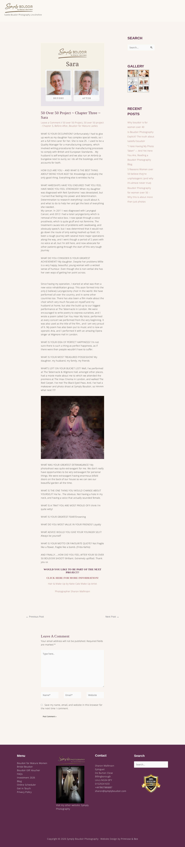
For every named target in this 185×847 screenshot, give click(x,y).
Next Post (112, 616)
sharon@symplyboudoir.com (110, 791)
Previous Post (35, 616)
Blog (19, 781)
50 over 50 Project (73, 122)
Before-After (61, 125)
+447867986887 (103, 787)
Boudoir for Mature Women (32, 763)
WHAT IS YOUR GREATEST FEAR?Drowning (63, 516)
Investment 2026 (26, 777)
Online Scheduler (26, 784)
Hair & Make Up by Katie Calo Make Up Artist (72, 583)
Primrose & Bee (129, 838)
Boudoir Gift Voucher (28, 770)
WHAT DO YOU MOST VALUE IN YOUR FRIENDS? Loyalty (71, 524)
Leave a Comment (51, 122)
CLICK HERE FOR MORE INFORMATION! (72, 578)
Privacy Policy (24, 792)
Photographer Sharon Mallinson (72, 591)
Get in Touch (24, 788)
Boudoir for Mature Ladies (83, 125)
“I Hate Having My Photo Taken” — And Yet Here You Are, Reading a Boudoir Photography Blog (140, 155)
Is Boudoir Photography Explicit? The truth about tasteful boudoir (140, 136)
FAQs (20, 773)
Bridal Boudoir (25, 766)
